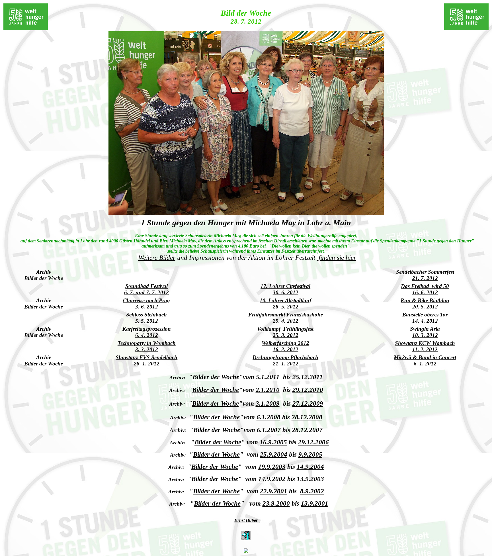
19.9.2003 (272, 466)
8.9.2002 (312, 491)
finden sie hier (337, 257)
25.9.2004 (273, 454)
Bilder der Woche (215, 377)
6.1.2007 (269, 430)
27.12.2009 (307, 403)
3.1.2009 (268, 403)
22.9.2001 (273, 491)
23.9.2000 (276, 503)
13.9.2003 (310, 479)
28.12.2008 (307, 417)
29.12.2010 (307, 389)
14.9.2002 (272, 479)
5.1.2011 (268, 377)
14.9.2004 (310, 466)
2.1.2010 (268, 389)
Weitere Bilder (156, 257)
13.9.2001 (314, 503)
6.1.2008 (268, 417)
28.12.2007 (307, 430)
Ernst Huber (246, 520)
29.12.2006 (313, 442)
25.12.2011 (307, 377)
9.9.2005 (310, 454)
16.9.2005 (273, 442)
